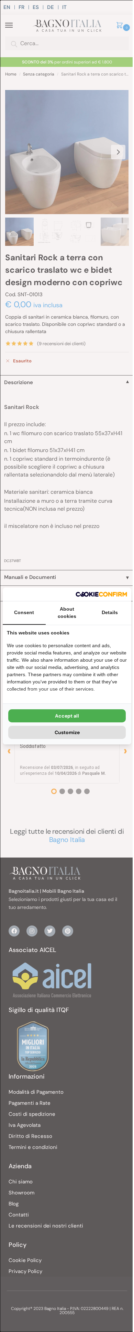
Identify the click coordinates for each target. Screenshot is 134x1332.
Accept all (67, 716)
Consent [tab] (24, 612)
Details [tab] (110, 612)
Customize (67, 732)
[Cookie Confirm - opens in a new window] (101, 594)
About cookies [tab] (67, 612)
